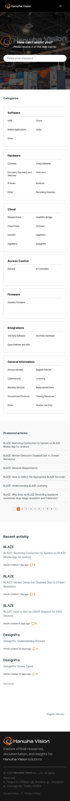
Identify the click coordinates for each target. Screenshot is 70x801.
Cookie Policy (11, 793)
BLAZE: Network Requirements (20, 468)
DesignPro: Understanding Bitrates (24, 641)
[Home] (18, 6)
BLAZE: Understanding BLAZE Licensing (25, 485)
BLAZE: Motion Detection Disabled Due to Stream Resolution (31, 457)
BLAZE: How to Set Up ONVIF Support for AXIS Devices (32, 613)
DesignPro (11, 635)
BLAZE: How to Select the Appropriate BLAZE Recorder (34, 477)
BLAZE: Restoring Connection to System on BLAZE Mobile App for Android (31, 445)
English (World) (56, 714)
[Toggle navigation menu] (60, 6)
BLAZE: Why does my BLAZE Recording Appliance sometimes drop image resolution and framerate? (30, 496)
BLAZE (8, 547)
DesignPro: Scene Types (18, 666)
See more (8, 683)
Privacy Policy (33, 793)
